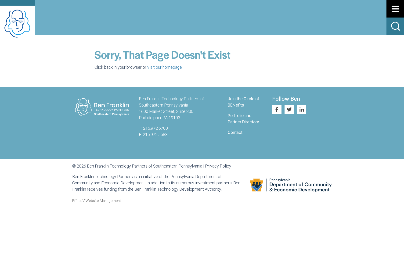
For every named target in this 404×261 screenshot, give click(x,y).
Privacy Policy (218, 166)
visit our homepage (164, 67)
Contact (235, 132)
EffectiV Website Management (96, 201)
